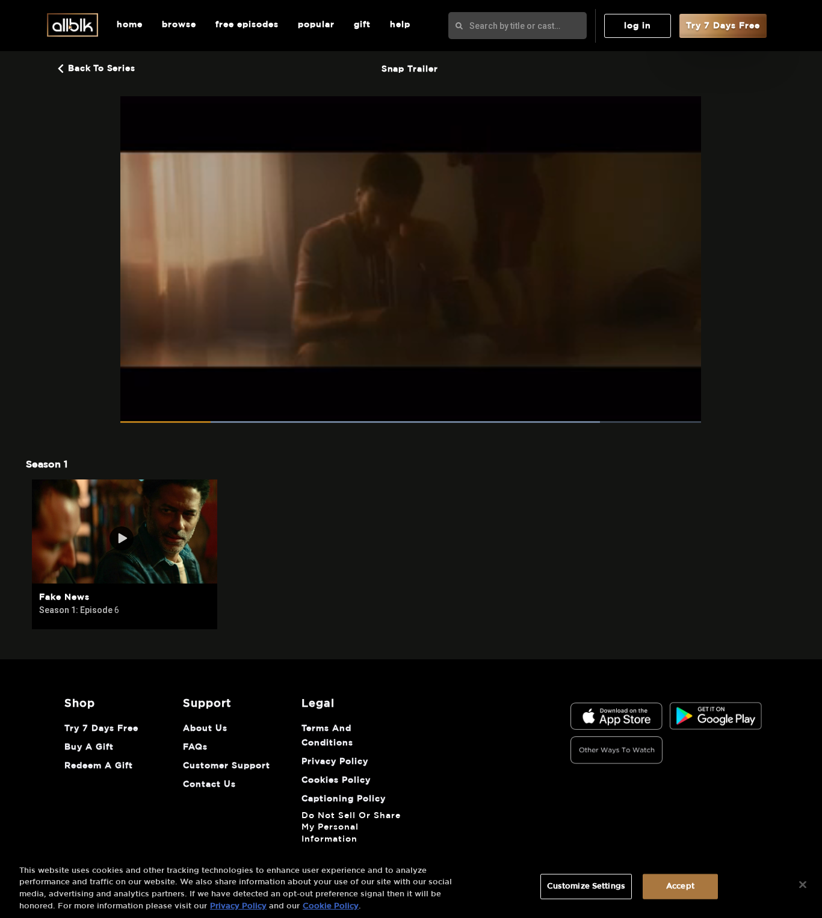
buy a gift (89, 747)
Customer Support (226, 766)
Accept (680, 886)
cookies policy (336, 780)
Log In (637, 26)
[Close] (803, 884)
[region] (411, 885)
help (400, 24)
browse (179, 24)
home (130, 24)
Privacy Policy (238, 906)
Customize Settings (586, 886)
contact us (209, 784)
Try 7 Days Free (723, 26)
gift (362, 24)
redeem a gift (98, 766)
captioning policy (343, 799)
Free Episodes (247, 24)
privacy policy (334, 761)
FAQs (195, 747)
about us (205, 728)
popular (316, 24)
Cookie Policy (331, 906)
